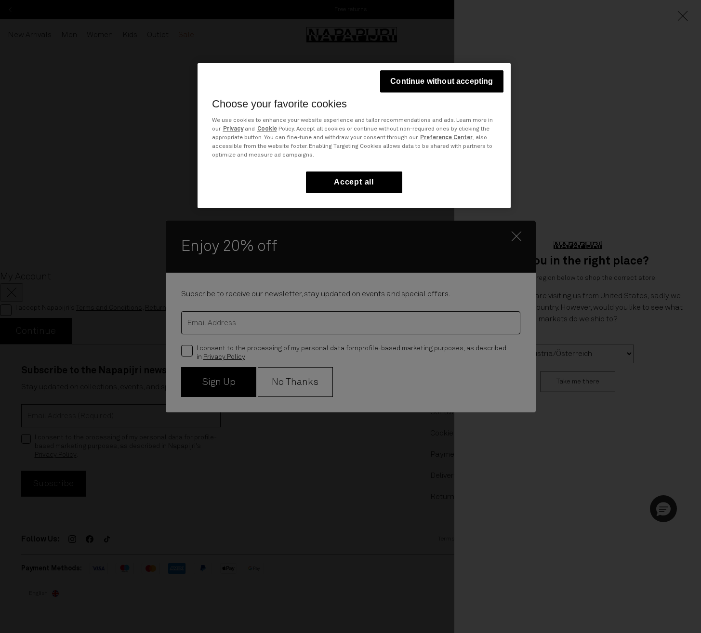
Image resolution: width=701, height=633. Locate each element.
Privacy (233, 129)
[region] (354, 135)
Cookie (267, 129)
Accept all (354, 182)
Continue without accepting (441, 81)
